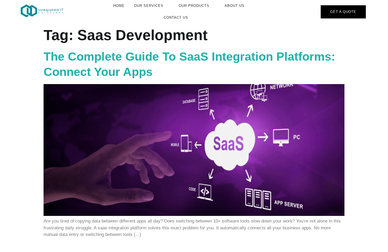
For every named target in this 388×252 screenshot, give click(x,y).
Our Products (194, 6)
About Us (234, 6)
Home (119, 6)
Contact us (176, 18)
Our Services (148, 6)
